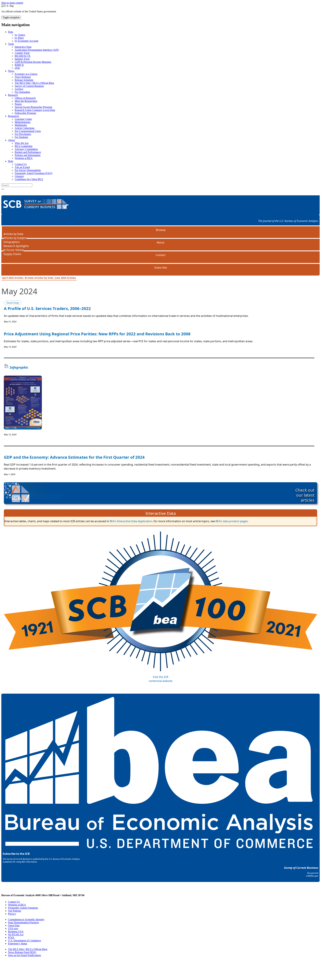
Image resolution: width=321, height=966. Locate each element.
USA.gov (13, 928)
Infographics (12, 242)
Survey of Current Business (29, 86)
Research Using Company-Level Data (35, 110)
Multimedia (21, 125)
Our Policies (14, 910)
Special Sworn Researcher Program (33, 107)
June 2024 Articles (65, 277)
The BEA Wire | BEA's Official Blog (34, 83)
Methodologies (22, 122)
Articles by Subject (15, 238)
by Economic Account (26, 40)
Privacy (12, 913)
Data (10, 31)
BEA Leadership (23, 146)
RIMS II (19, 64)
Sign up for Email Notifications (24, 955)
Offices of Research (25, 98)
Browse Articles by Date (39, 277)
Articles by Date (13, 234)
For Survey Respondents (28, 170)
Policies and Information (27, 155)
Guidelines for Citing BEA (29, 179)
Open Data (14, 925)
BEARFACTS (22, 55)
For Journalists (22, 92)
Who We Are (22, 143)
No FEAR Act (15, 934)
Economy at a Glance (26, 74)
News (11, 71)
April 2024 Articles (12, 277)
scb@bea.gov (312, 875)
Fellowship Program (25, 113)
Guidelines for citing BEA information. (20, 861)
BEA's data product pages (232, 521)
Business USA (16, 931)
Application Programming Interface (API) (37, 49)
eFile (17, 68)
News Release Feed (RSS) (22, 952)
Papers (18, 104)
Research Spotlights (16, 246)
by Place (19, 37)
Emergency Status (17, 943)
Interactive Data (23, 46)
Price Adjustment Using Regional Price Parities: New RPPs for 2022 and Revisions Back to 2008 (97, 334)
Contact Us (21, 164)
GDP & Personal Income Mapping (33, 61)
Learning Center (23, 119)
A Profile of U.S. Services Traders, (47, 308)
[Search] (2, 189)
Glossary (19, 176)
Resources (13, 116)
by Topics (20, 34)
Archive (19, 89)
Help (10, 161)
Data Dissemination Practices (23, 922)
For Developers (23, 134)
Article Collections (24, 128)
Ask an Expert (22, 167)
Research (13, 95)
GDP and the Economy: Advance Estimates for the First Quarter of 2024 (74, 457)
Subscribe (160, 267)
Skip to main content (12, 2)
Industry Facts (22, 58)
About (11, 140)
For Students (21, 137)
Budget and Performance (28, 152)
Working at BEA (24, 158)
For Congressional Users (28, 131)
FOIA (11, 937)
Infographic (18, 367)
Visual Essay (12, 302)
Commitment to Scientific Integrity (26, 919)
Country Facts (22, 52)
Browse (161, 230)
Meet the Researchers (26, 101)
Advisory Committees (26, 149)
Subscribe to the (16, 854)
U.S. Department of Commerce (24, 940)
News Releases (23, 77)
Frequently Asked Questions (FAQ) (33, 173)
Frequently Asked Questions (23, 907)
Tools (11, 43)
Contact (161, 255)
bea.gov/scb (312, 873)
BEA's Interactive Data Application (131, 521)
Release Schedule (24, 80)
